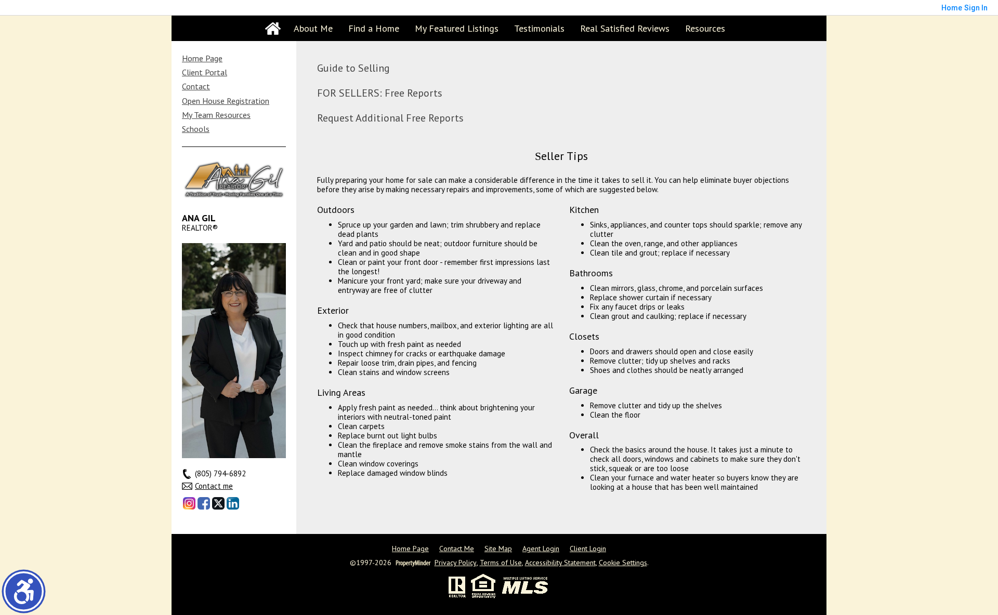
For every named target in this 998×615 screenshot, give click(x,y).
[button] (24, 591)
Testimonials (539, 28)
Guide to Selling (353, 68)
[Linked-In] (233, 503)
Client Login (588, 548)
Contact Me (456, 548)
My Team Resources (216, 115)
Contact (196, 86)
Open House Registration (225, 101)
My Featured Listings (456, 28)
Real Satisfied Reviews (624, 28)
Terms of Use (501, 562)
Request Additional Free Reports (390, 118)
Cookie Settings (623, 562)
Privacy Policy (456, 562)
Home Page (202, 58)
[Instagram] (189, 503)
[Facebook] (204, 503)
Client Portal (204, 72)
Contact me (214, 486)
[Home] (273, 28)
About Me (313, 28)
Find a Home (373, 28)
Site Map (498, 548)
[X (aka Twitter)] (218, 503)
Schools (195, 129)
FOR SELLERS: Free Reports (379, 93)
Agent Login (540, 548)
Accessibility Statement (560, 562)
